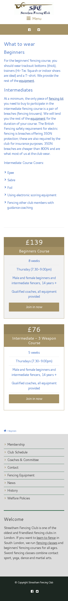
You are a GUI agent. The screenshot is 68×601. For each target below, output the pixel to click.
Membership (16, 444)
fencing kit (56, 98)
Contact (12, 467)
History (12, 490)
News (11, 482)
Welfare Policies (18, 498)
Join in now (34, 306)
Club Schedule (17, 452)
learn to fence (46, 537)
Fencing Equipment (20, 475)
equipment (26, 80)
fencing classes (46, 542)
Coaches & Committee (23, 459)
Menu (36, 18)
